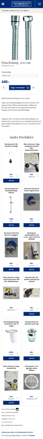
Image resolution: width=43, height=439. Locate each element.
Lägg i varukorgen (18, 88)
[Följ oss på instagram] (17, 409)
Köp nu (11, 180)
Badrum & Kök (14, 10)
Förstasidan (5, 10)
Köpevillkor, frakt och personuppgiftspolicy (17, 432)
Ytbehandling (6, 72)
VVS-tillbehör (24, 10)
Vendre (32, 435)
